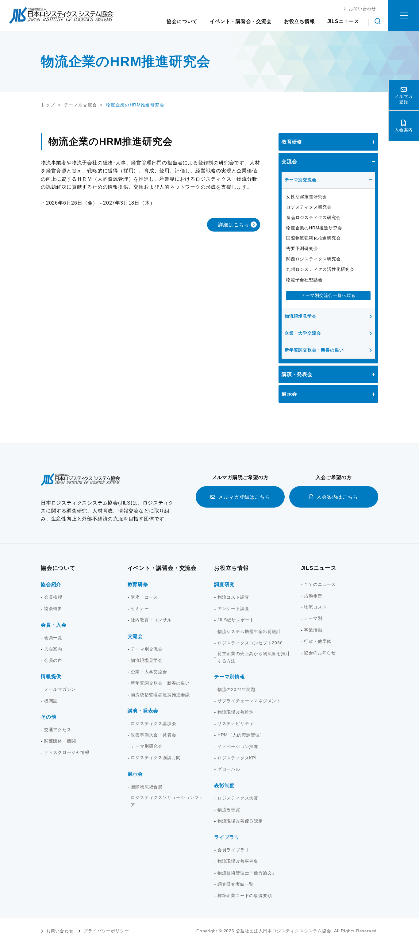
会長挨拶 (53, 597)
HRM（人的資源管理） (240, 734)
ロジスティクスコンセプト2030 (250, 642)
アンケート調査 (233, 608)
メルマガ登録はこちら (244, 497)
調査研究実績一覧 (235, 884)
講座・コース (144, 597)
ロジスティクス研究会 (309, 207)
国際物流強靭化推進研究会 (313, 238)
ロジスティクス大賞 (237, 798)
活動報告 (313, 595)
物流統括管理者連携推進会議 (160, 694)
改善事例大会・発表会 (153, 734)
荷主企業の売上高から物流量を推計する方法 (253, 657)
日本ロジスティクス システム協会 (61, 15)
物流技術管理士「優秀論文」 (246, 872)
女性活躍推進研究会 (306, 196)
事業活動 (313, 629)
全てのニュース (320, 584)
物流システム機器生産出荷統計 (249, 631)
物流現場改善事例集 (237, 861)
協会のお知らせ (320, 652)
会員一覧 (53, 637)
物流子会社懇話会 (304, 279)
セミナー (140, 608)
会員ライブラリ (233, 849)
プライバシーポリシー (106, 930)
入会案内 (53, 649)
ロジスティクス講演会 (153, 723)
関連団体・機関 (60, 741)
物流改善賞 (228, 809)
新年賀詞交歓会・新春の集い (314, 349)
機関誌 (51, 700)
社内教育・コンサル (151, 619)
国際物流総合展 (147, 786)
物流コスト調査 (233, 597)
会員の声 (53, 660)
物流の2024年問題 (236, 689)
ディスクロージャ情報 (67, 752)
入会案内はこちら (337, 497)
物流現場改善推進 (235, 712)
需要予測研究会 (302, 248)
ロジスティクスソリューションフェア (167, 801)
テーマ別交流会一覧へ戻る (328, 295)
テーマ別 (313, 618)
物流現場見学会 (301, 316)
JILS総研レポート (235, 619)
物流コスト (315, 606)
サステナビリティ (235, 723)
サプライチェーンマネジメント (249, 700)
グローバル (228, 769)
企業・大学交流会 (303, 333)
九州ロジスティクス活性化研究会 (320, 269)
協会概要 (53, 608)
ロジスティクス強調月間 (156, 757)
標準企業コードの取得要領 (244, 895)
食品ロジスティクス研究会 (313, 217)
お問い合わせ (60, 930)
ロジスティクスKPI (237, 757)
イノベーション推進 (237, 746)
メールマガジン (60, 689)
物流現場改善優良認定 (240, 821)
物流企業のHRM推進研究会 (314, 227)
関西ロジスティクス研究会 (313, 258)
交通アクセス (57, 729)
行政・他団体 (317, 641)
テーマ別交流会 (301, 179)
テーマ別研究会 (147, 746)
